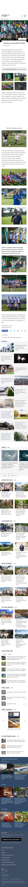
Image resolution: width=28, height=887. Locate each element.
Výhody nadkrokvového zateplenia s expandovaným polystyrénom (15, 746)
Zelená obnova (7, 607)
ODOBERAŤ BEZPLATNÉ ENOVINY (11, 839)
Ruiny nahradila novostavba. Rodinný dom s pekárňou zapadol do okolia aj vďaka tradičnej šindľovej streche (16, 658)
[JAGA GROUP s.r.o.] (5, 872)
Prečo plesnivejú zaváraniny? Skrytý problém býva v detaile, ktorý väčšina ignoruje (7, 824)
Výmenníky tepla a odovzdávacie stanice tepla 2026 (16, 698)
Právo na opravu (5, 859)
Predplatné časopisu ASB (7, 855)
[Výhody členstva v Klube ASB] (3, 69)
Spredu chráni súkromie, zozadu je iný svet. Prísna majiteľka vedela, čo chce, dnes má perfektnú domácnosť (20, 801)
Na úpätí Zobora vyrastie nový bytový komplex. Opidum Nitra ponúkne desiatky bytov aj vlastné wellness (6, 578)
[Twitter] (14, 331)
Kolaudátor (13, 475)
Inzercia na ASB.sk (6, 857)
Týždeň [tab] (4, 654)
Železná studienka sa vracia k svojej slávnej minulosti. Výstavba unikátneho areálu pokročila (21, 512)
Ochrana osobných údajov (8, 862)
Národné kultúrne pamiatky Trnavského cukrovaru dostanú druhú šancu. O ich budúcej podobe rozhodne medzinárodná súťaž (21, 580)
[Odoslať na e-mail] (25, 331)
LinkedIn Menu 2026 (11, 703)
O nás (3, 850)
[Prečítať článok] (10, 455)
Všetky (5, 475)
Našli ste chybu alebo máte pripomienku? (12, 337)
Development (7, 563)
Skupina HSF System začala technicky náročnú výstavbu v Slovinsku (15, 752)
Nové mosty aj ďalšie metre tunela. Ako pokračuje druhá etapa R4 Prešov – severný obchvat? (21, 536)
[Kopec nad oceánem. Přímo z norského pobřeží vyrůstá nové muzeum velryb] (6, 768)
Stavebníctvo (7, 521)
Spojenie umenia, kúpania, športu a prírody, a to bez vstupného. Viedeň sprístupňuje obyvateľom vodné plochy (16, 675)
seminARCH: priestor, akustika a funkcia (16, 692)
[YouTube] (22, 331)
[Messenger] (11, 331)
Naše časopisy (7, 710)
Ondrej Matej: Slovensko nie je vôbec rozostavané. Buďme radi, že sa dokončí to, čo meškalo (21, 555)
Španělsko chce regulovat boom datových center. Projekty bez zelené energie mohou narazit (20, 777)
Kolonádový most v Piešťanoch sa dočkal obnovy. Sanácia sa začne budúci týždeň (16, 669)
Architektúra (7, 480)
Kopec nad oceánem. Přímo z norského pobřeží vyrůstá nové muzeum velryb (7, 777)
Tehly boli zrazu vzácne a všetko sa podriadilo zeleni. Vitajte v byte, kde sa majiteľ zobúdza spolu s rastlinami (7, 801)
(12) (23, 38)
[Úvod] (6, 15)
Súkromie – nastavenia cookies (9, 864)
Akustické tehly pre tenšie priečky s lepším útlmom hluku (6, 554)
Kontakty (4, 852)
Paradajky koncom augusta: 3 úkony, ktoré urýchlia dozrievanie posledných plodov (20, 824)
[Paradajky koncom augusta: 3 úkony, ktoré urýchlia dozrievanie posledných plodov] (21, 816)
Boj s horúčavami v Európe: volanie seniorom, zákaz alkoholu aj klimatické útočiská (6, 642)
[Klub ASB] (22, 16)
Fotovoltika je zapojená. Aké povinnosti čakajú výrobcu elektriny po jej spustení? (16, 681)
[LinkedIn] (18, 331)
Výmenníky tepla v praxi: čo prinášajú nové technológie (6, 535)
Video (4, 447)
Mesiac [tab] (9, 654)
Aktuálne (5, 335)
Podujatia (5, 688)
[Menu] (25, 16)
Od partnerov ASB (8, 736)
